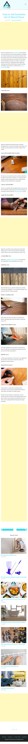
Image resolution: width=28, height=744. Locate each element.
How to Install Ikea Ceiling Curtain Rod (9, 666)
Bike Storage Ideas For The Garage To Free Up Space (13, 644)
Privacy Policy (17, 737)
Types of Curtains (20, 529)
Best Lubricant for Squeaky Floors (8, 555)
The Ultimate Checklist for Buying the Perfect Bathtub (13, 622)
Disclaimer (24, 737)
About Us (4, 737)
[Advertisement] (14, 36)
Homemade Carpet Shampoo (7, 688)
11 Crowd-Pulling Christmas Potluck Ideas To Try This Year (13, 599)
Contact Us (10, 737)
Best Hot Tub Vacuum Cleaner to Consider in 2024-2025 (13, 577)
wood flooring (16, 52)
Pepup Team (18, 20)
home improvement (18, 191)
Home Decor (14, 20)
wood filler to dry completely (11, 259)
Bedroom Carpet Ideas (8, 529)
